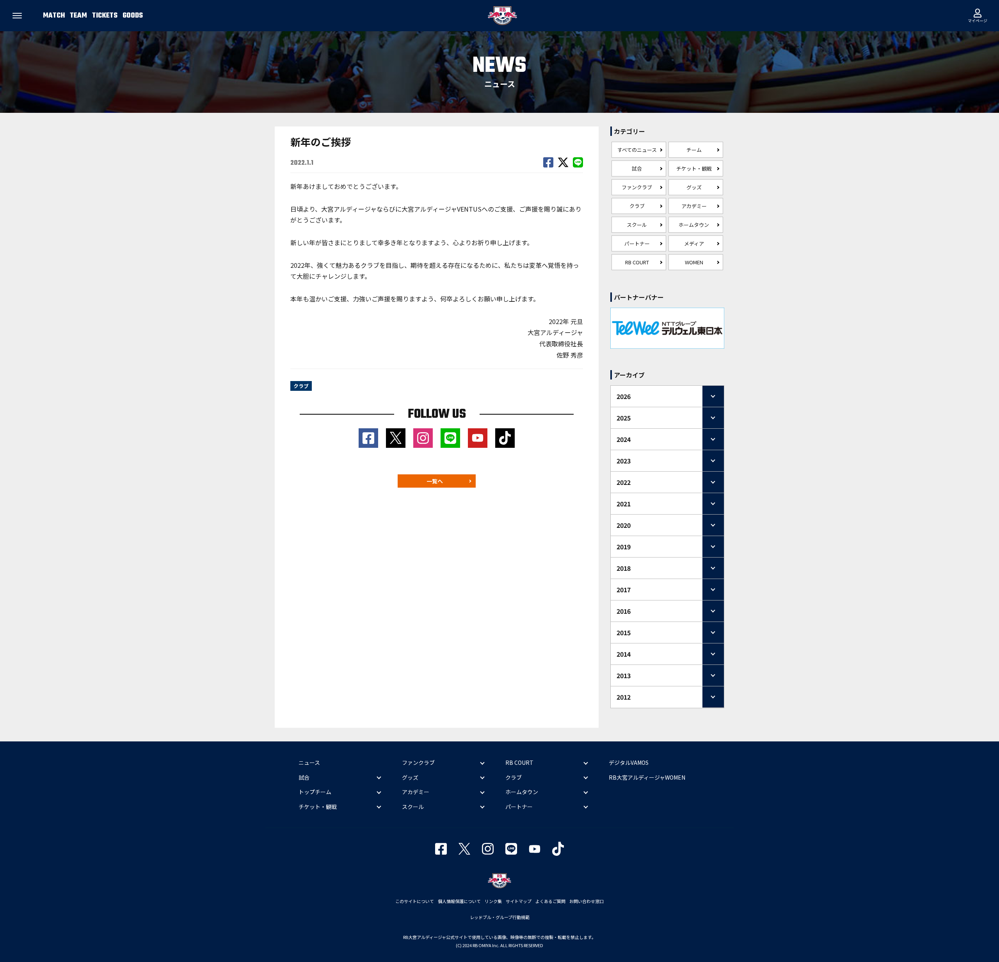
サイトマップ (518, 901)
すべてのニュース (637, 149)
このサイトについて (414, 901)
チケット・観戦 (694, 168)
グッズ (694, 187)
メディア (694, 243)
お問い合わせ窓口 (586, 901)
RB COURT (637, 262)
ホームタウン (694, 224)
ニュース (309, 762)
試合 (637, 168)
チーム (694, 149)
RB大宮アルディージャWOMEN (647, 777)
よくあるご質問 (550, 901)
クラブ (637, 206)
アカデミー (694, 206)
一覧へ (435, 481)
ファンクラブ (637, 187)
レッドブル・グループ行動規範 (500, 917)
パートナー (637, 243)
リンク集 (493, 901)
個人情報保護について (459, 901)
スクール (637, 224)
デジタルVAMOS (629, 762)
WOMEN (694, 262)
